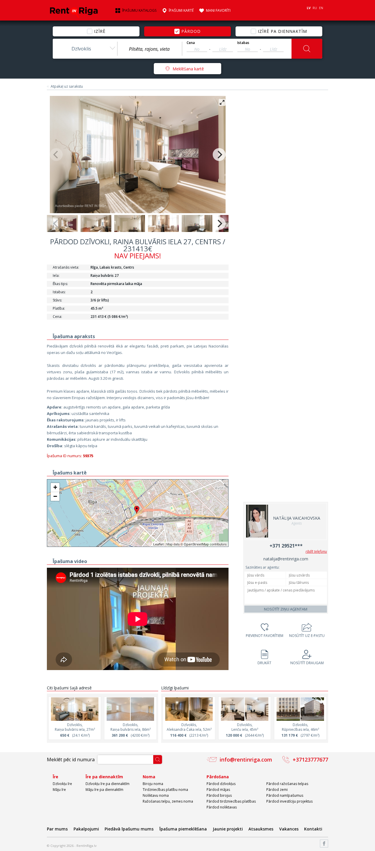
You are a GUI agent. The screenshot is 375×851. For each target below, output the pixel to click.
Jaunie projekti (228, 829)
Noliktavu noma (156, 795)
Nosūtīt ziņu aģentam (285, 609)
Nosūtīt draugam (307, 662)
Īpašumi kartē (181, 10)
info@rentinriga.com (246, 759)
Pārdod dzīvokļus (221, 783)
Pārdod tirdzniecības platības (231, 801)
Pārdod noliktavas (222, 807)
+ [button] (55, 487)
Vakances (289, 829)
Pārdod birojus (219, 795)
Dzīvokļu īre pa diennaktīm (107, 783)
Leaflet (158, 544)
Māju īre (59, 789)
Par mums (57, 829)
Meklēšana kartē (188, 69)
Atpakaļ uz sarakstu (67, 86)
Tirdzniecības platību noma (165, 789)
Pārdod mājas (218, 789)
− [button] (55, 496)
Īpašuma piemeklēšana (183, 829)
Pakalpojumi (86, 829)
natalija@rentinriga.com (285, 559)
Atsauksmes (260, 829)
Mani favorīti (218, 10)
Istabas (243, 43)
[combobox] (85, 49)
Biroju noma (153, 783)
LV (309, 8)
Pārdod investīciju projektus (289, 801)
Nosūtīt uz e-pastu (307, 635)
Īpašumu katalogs (139, 10)
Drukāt (264, 662)
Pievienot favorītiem (264, 635)
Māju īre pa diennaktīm (104, 789)
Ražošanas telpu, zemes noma (168, 801)
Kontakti (313, 829)
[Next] (219, 154)
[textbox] (149, 49)
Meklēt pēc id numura (71, 759)
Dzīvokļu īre (62, 783)
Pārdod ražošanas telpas (287, 783)
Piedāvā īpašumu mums (129, 829)
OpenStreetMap (196, 544)
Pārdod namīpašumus (284, 795)
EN (321, 8)
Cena (191, 43)
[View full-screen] (222, 102)
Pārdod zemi (277, 789)
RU (315, 8)
